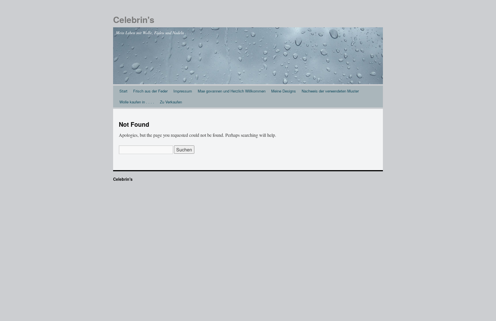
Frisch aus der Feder (150, 91)
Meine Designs (283, 91)
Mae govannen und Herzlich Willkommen (232, 91)
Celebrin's (133, 19)
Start (123, 91)
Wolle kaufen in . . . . (136, 102)
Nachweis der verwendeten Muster (330, 91)
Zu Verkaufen (171, 102)
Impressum (182, 91)
